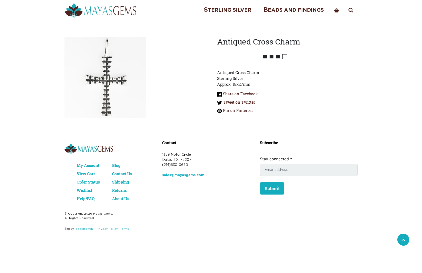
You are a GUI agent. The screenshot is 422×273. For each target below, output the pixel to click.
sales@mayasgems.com (183, 175)
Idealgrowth (84, 229)
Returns (119, 190)
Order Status (88, 182)
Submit (272, 188)
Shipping (120, 182)
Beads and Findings (294, 10)
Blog (116, 165)
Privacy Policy (107, 229)
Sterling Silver (227, 10)
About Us (120, 198)
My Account (88, 165)
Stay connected (276, 158)
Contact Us (122, 173)
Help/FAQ (86, 198)
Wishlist (84, 190)
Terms (124, 229)
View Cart (86, 173)
